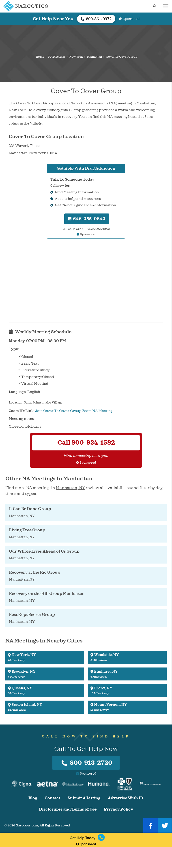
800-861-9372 (99, 18)
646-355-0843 (88, 219)
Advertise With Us (126, 798)
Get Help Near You (53, 19)
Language (17, 392)
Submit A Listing (84, 798)
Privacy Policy (118, 809)
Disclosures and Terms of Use (68, 809)
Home (40, 57)
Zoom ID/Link (21, 411)
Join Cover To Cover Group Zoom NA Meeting (73, 411)
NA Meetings (56, 57)
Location (15, 402)
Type (13, 349)
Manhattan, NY (70, 487)
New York (76, 57)
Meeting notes (21, 418)
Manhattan (94, 57)
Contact (52, 798)
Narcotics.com (27, 825)
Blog (32, 798)
